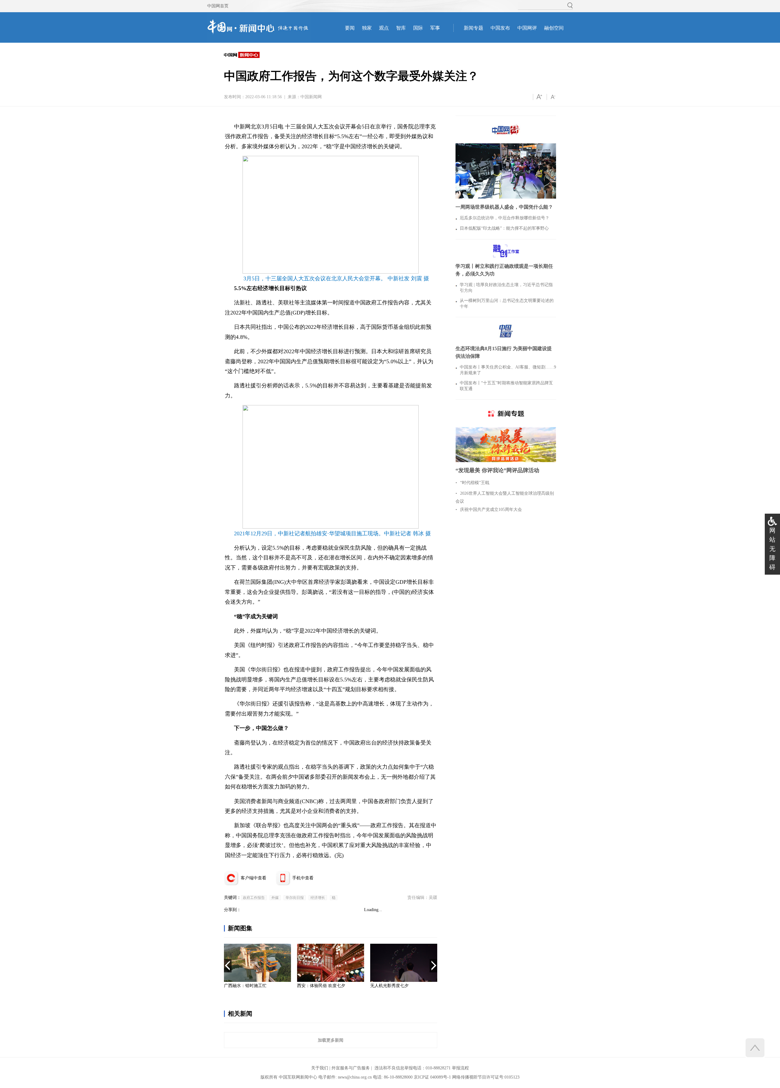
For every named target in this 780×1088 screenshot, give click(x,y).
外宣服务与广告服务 (351, 1068)
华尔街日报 (294, 898)
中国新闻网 (311, 97)
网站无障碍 (772, 548)
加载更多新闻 (330, 1040)
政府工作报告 (254, 898)
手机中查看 (303, 878)
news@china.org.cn (355, 1077)
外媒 (275, 898)
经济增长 (317, 898)
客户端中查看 (253, 878)
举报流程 (460, 1068)
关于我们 (319, 1068)
